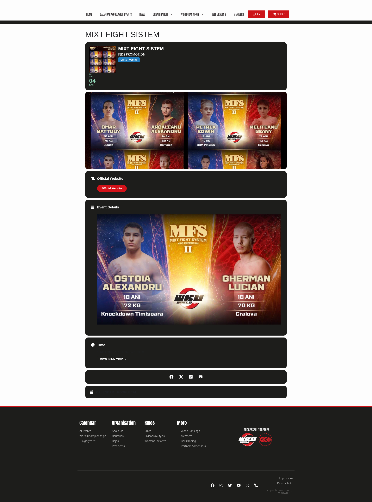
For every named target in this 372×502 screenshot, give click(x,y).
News (142, 14)
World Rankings (190, 14)
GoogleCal (127, 392)
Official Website (112, 188)
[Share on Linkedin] (191, 377)
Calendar (105, 392)
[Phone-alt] (256, 485)
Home (89, 14)
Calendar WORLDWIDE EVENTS (116, 14)
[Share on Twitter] (181, 377)
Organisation (160, 14)
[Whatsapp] (247, 485)
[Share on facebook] (171, 377)
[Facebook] (212, 485)
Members (239, 14)
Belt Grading (219, 14)
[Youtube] (239, 485)
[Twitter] (230, 485)
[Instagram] (221, 485)
